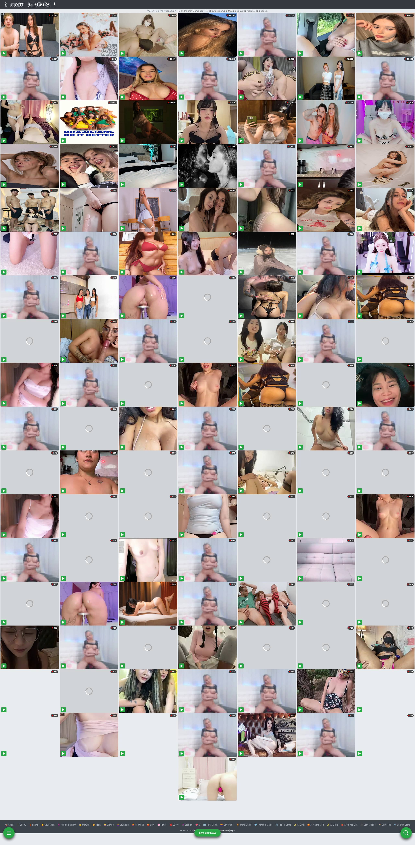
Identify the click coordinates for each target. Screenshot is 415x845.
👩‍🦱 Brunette (123, 824)
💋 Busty (174, 824)
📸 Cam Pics (385, 824)
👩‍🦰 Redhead (138, 824)
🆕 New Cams (210, 824)
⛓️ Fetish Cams (283, 824)
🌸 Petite (162, 824)
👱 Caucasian (48, 824)
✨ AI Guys (332, 824)
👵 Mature (84, 824)
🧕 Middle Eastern (67, 824)
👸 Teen (96, 824)
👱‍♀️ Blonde (109, 824)
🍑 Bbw (150, 824)
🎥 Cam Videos (368, 824)
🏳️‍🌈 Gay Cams (227, 824)
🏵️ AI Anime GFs (315, 824)
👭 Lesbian (186, 824)
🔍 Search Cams (402, 824)
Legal (232, 830)
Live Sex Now (207, 832)
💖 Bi (197, 824)
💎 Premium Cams (263, 824)
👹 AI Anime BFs (349, 824)
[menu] (9, 833)
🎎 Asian (9, 824)
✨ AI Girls (299, 824)
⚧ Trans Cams (244, 824)
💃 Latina (33, 824)
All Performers (223, 830)
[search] (406, 833)
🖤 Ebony (21, 824)
